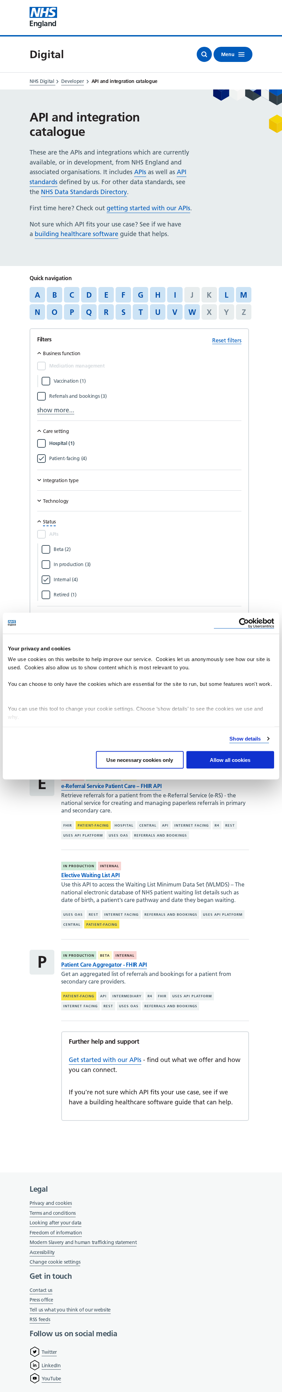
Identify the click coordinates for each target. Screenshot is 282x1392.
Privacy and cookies (51, 1203)
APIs (140, 172)
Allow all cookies (230, 760)
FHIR (67, 825)
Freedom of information (56, 1233)
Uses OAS (118, 835)
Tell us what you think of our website (70, 1310)
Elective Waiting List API (90, 875)
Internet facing (191, 825)
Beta (105, 955)
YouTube (51, 1378)
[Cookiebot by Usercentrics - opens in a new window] (244, 623)
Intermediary (127, 996)
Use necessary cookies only (139, 760)
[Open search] (204, 54)
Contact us (41, 1290)
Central (147, 825)
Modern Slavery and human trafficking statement (83, 1242)
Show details (245, 739)
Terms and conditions (53, 1213)
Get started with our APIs (105, 1060)
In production (78, 866)
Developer (72, 81)
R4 (217, 825)
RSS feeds (40, 1319)
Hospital (124, 825)
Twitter (49, 1352)
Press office (41, 1300)
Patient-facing (93, 825)
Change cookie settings (55, 1262)
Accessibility (42, 1252)
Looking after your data (56, 1223)
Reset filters (226, 340)
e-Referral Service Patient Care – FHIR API (111, 786)
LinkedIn (51, 1365)
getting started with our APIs (148, 208)
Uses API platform (83, 835)
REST (230, 825)
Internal (109, 866)
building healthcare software (76, 234)
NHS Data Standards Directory (84, 192)
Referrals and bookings (160, 835)
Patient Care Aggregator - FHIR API (104, 964)
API (165, 825)
